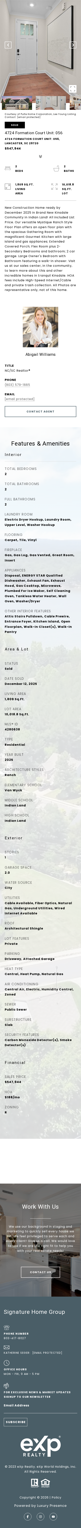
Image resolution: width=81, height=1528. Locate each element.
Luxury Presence (52, 1505)
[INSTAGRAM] (40, 1516)
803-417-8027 (15, 1338)
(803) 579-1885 (17, 385)
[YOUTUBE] (53, 1516)
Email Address (16, 1405)
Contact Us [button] (40, 1272)
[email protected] (29, 117)
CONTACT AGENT (41, 411)
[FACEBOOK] (27, 1516)
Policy (56, 1497)
